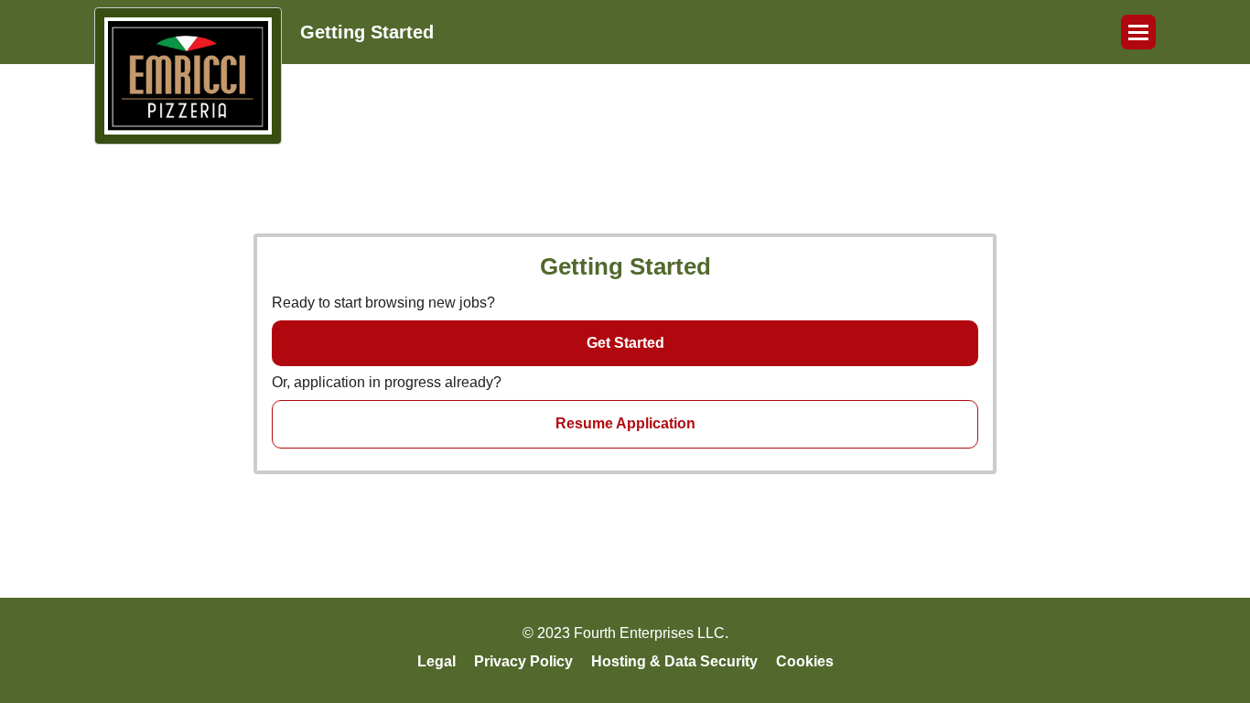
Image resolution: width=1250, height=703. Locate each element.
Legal (436, 661)
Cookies (805, 661)
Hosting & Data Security (674, 661)
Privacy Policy (523, 661)
